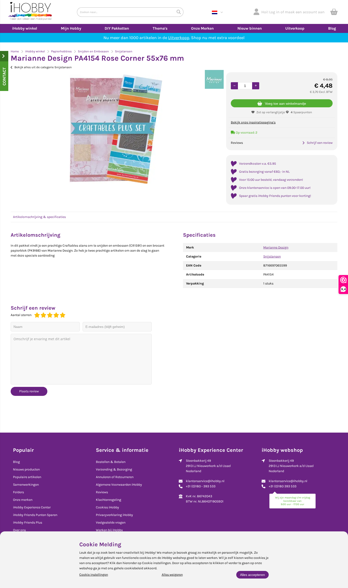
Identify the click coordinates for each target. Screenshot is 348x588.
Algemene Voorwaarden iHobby (119, 485)
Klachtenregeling (108, 500)
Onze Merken (202, 28)
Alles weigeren (172, 575)
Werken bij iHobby (109, 530)
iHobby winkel (24, 28)
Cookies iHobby (107, 507)
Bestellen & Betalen (110, 462)
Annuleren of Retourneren (115, 477)
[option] (116, 129)
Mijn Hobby (71, 28)
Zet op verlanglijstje (270, 112)
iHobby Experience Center (32, 507)
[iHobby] (30, 12)
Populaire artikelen (27, 477)
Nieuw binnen (249, 28)
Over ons (19, 530)
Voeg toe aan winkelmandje (285, 103)
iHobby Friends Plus (27, 522)
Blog (332, 28)
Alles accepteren (252, 575)
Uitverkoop (294, 28)
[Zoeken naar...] (178, 12)
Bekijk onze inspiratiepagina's (253, 122)
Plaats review (29, 391)
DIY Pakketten (117, 28)
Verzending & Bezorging (114, 469)
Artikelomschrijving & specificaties (39, 217)
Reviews (102, 492)
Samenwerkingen (26, 485)
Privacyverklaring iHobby (114, 515)
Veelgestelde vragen (110, 522)
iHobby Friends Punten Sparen (35, 515)
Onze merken (22, 500)
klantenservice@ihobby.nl (205, 481)
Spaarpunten (301, 112)
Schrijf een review (320, 143)
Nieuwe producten (26, 469)
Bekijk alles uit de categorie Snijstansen (43, 67)
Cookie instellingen (93, 575)
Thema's (160, 28)
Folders (18, 492)
